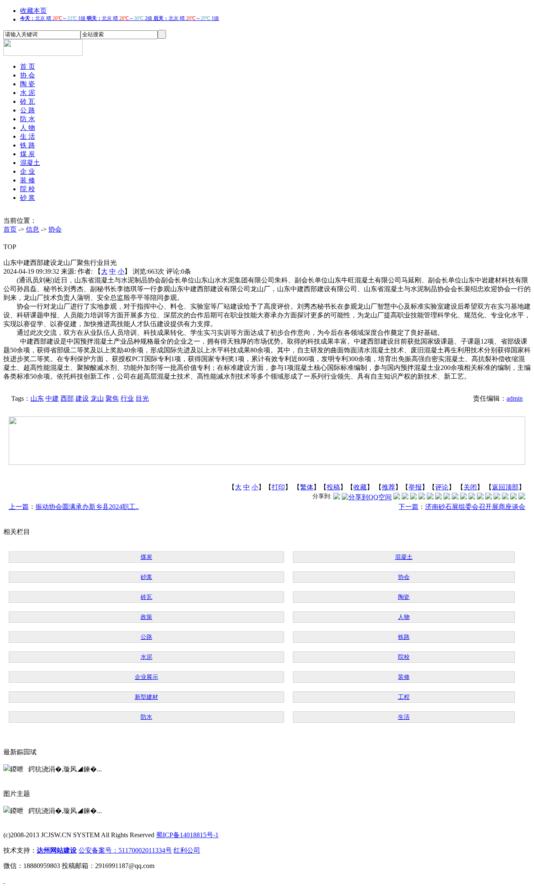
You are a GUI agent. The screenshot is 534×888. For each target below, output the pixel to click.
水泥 (146, 657)
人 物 (27, 127)
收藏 (360, 487)
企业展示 (146, 677)
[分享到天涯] (488, 497)
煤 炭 (27, 153)
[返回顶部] (4, 880)
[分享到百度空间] (505, 497)
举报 (415, 487)
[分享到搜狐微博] (522, 497)
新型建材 (146, 697)
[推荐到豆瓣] (438, 497)
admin (514, 398)
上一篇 (19, 506)
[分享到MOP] (413, 497)
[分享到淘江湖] (463, 497)
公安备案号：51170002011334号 (125, 850)
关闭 (470, 487)
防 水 (27, 118)
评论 (441, 487)
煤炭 (146, 557)
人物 (404, 617)
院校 (404, 657)
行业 (127, 398)
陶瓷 (404, 597)
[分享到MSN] (430, 497)
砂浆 (146, 577)
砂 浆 (27, 197)
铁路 (404, 637)
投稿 (333, 487)
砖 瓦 (27, 101)
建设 (82, 398)
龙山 (97, 398)
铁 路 (27, 145)
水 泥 (27, 92)
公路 (146, 637)
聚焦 (112, 398)
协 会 (27, 75)
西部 (67, 398)
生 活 (27, 136)
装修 (404, 677)
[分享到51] (513, 497)
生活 (404, 717)
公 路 (27, 110)
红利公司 (187, 850)
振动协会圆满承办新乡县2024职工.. (87, 506)
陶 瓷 (27, 83)
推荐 (388, 487)
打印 (278, 487)
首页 (10, 229)
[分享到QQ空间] (367, 497)
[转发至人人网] (396, 497)
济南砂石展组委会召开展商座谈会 (475, 506)
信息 (32, 229)
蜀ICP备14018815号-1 (187, 834)
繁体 (306, 487)
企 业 (27, 171)
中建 (52, 398)
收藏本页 (33, 10)
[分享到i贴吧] (480, 497)
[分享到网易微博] (497, 497)
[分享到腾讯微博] (336, 497)
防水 (146, 717)
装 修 (27, 180)
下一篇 (408, 506)
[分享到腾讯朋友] (421, 497)
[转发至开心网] (446, 497)
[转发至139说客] (472, 497)
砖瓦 (146, 597)
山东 (37, 398)
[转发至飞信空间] (455, 497)
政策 (146, 617)
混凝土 (30, 162)
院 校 (27, 188)
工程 (404, 697)
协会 (55, 229)
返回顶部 (505, 487)
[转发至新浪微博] (405, 497)
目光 (142, 398)
